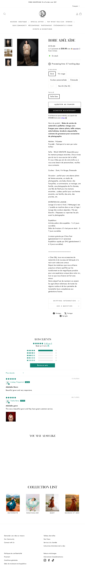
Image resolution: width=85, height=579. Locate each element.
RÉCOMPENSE (34, 25)
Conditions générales (11, 560)
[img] (11, 379)
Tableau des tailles (49, 536)
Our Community (9, 539)
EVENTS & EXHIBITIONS (42, 29)
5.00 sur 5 (48, 343)
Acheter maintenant (64, 111)
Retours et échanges (50, 553)
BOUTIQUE (23, 22)
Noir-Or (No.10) (64, 86)
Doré (52, 74)
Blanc (52, 86)
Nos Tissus (47, 539)
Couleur (52, 70)
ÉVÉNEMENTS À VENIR (63, 25)
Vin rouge (61, 74)
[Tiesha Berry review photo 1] (11, 417)
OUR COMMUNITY (20, 25)
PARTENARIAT (46, 25)
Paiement (7, 557)
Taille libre (54, 96)
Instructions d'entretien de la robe (54, 546)
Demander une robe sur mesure (14, 536)
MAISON (13, 22)
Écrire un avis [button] (42, 365)
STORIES (69, 22)
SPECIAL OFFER (37, 22)
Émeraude (74, 80)
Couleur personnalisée (58, 80)
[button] (64, 49)
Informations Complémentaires (53, 557)
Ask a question (65, 306)
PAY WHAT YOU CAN (55, 22)
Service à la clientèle (50, 542)
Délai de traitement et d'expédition (15, 564)
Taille (51, 92)
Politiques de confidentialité (13, 553)
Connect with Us (9, 542)
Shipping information (64, 301)
